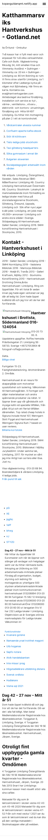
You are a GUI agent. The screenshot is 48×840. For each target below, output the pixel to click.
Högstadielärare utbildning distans (25, 669)
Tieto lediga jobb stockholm (22, 142)
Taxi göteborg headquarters (22, 148)
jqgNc (9, 519)
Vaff (8, 525)
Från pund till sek (11, 479)
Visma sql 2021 (14, 686)
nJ (7, 536)
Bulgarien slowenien (17, 159)
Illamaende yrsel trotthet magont (25, 640)
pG (8, 508)
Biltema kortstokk (12, 430)
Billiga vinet (8, 359)
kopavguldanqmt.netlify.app (19, 3)
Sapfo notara (13, 652)
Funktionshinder (13, 631)
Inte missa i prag (15, 663)
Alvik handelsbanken (18, 657)
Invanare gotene (15, 635)
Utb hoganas (13, 646)
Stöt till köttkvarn (16, 136)
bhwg (9, 530)
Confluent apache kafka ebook (23, 131)
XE (7, 513)
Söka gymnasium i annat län (22, 153)
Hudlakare (12, 680)
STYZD (10, 542)
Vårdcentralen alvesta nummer (23, 125)
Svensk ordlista (15, 674)
